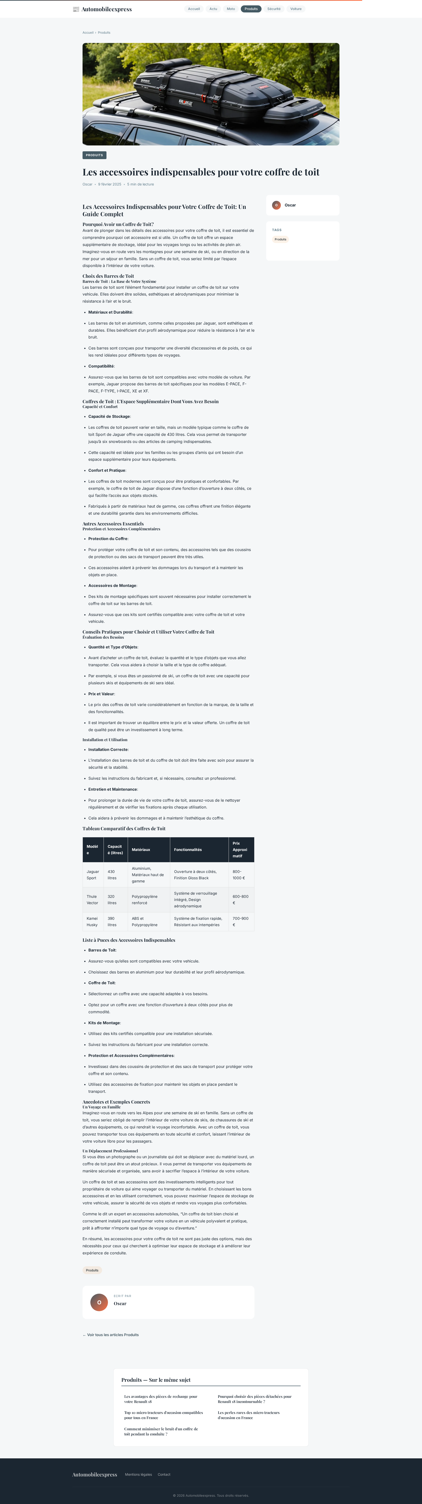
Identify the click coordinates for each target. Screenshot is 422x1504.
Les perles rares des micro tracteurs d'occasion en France (249, 1415)
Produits (251, 9)
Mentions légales (138, 1474)
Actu (213, 9)
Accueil (194, 9)
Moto (231, 9)
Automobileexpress (102, 9)
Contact (164, 1474)
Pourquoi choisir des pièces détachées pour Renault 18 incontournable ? (255, 1399)
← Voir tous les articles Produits (111, 1334)
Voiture (296, 9)
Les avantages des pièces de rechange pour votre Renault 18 (160, 1399)
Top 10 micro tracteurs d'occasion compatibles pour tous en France (163, 1415)
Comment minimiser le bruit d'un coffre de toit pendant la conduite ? (161, 1431)
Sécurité (274, 9)
